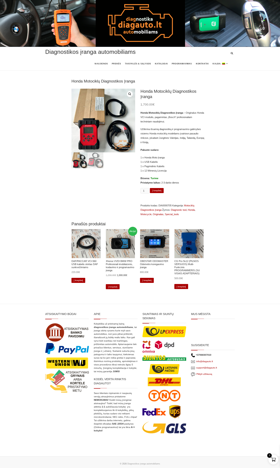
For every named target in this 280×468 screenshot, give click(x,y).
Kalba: (217, 64)
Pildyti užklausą (203, 374)
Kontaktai (202, 64)
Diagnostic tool (179, 209)
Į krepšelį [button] (78, 280)
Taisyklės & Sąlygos (138, 64)
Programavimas (182, 64)
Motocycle (146, 214)
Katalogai (161, 64)
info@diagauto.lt (204, 361)
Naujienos (101, 64)
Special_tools (172, 214)
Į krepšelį (156, 190)
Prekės (116, 64)
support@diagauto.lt (206, 367)
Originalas (158, 214)
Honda (191, 209)
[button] (130, 94)
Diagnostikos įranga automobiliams (90, 51)
